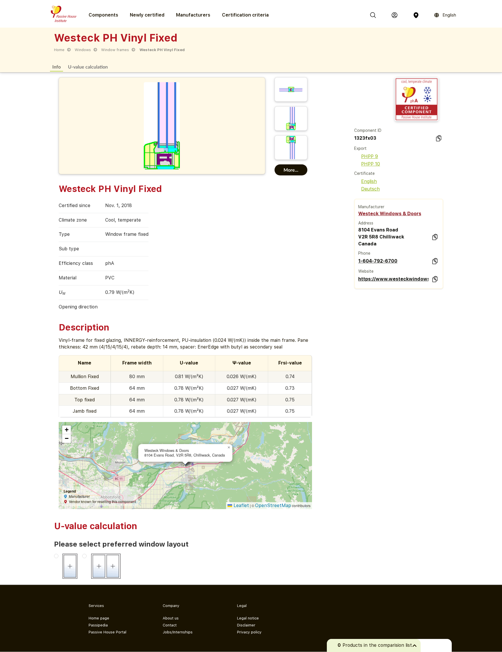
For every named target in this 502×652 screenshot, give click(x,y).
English (369, 181)
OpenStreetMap (273, 505)
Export (360, 148)
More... (291, 170)
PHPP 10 (370, 164)
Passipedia (98, 625)
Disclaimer (246, 625)
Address (365, 223)
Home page (99, 618)
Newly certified (147, 15)
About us (171, 618)
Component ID (367, 130)
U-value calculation (88, 66)
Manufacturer (371, 206)
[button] (228, 447)
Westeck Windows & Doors (389, 213)
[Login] (394, 15)
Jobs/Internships (178, 632)
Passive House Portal (107, 632)
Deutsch (370, 189)
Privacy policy (249, 632)
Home (59, 50)
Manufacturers (193, 15)
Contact (170, 625)
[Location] (416, 15)
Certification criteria (245, 15)
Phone (364, 253)
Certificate (364, 173)
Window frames (115, 50)
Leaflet (240, 505)
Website (366, 271)
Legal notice (248, 618)
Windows (83, 50)
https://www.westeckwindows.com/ (393, 279)
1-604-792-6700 (377, 261)
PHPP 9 (369, 156)
